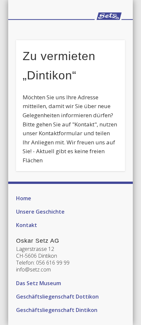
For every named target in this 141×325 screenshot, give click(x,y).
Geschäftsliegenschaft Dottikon (57, 296)
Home (23, 198)
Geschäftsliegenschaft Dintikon (56, 310)
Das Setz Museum (38, 283)
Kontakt (26, 225)
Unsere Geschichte (40, 211)
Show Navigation (108, 29)
